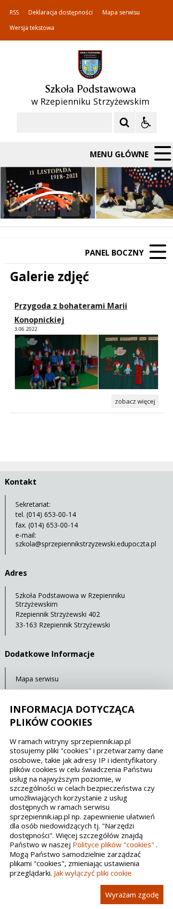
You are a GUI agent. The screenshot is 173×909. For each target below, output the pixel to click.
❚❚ (19, 207)
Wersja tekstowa (32, 28)
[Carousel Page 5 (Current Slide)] (130, 207)
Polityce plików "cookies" (113, 844)
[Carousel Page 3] (112, 207)
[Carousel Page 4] (121, 207)
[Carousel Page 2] (102, 207)
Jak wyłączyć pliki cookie (93, 873)
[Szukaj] (124, 122)
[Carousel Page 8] (157, 207)
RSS (14, 12)
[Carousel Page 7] (148, 207)
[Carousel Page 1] (93, 207)
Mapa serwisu (121, 12)
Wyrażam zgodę (132, 894)
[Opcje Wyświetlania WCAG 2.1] (146, 122)
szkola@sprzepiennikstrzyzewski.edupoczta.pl (85, 543)
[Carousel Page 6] (139, 207)
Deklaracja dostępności (60, 12)
